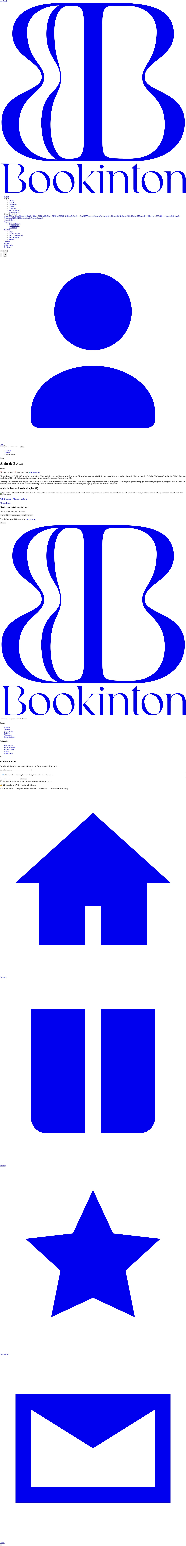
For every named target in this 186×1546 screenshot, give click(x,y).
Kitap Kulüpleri (14, 210)
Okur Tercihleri (9, 747)
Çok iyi (3, 515)
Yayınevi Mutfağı (14, 224)
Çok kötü (29, 515)
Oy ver (3, 523)
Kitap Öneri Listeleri (16, 235)
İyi (8, 515)
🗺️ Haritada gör (34, 472)
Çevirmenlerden (14, 226)
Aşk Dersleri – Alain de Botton (13, 499)
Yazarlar (11, 202)
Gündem (7, 230)
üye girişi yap (31, 519)
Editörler (12, 206)
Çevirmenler (13, 204)
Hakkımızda (8, 245)
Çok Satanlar (8, 745)
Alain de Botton (5, 503)
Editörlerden (13, 228)
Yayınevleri (12, 208)
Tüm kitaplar (9, 220)
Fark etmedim (15, 515)
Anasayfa (7, 450)
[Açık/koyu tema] (1, 255)
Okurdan (7, 243)
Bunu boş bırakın (6, 770)
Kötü (23, 515)
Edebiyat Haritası (14, 212)
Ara (22, 447)
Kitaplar (11, 200)
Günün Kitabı (9, 749)
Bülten (6, 751)
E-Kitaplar (7, 247)
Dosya (11, 231)
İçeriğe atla (3, 1)
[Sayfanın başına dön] (1, 1545)
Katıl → (23, 779)
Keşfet (6, 197)
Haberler (12, 239)
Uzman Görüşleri (14, 233)
